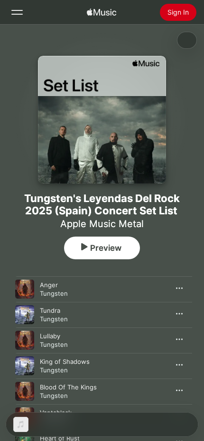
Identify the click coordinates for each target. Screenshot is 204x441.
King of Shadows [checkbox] (65, 361)
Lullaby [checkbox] (50, 336)
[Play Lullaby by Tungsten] (24, 340)
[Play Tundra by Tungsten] (24, 314)
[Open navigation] (17, 12)
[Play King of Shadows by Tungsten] (24, 365)
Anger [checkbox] (49, 285)
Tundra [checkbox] (50, 310)
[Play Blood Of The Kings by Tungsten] (24, 391)
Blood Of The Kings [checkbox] (68, 387)
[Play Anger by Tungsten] (24, 289)
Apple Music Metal (102, 223)
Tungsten (54, 293)
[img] (101, 12)
